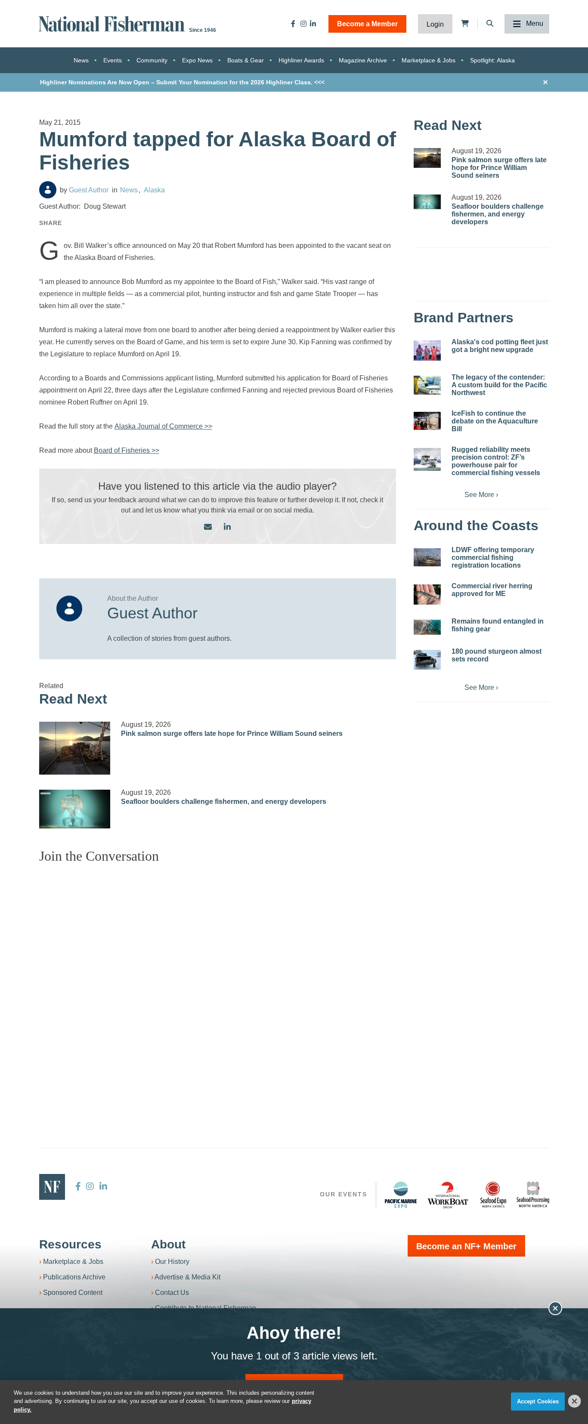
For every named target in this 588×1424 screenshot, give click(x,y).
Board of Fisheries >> (126, 450)
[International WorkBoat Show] (448, 1194)
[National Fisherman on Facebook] (293, 23)
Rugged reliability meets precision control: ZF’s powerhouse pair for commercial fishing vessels (496, 461)
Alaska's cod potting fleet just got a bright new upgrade (500, 345)
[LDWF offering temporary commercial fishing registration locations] (427, 557)
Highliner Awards (301, 60)
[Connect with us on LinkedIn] (227, 527)
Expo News (197, 60)
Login (435, 24)
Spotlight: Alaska (492, 60)
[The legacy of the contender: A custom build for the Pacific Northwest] (427, 385)
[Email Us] (208, 527)
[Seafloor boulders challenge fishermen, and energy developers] (75, 809)
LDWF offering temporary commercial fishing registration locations (493, 557)
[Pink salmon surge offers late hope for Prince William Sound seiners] (75, 748)
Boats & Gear (245, 60)
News (81, 60)
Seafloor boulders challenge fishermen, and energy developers (223, 801)
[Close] (574, 1401)
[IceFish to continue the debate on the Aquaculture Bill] (427, 421)
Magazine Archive (363, 60)
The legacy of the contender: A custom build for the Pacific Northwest (499, 385)
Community (151, 60)
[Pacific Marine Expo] (401, 1194)
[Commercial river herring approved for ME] (427, 594)
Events (112, 60)
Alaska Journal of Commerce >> (163, 426)
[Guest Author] (47, 189)
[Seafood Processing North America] (533, 1194)
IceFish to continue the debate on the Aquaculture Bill (495, 421)
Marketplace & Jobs (428, 60)
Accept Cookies (538, 1401)
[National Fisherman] (113, 23)
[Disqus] (217, 978)
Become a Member (367, 24)
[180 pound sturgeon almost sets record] (427, 660)
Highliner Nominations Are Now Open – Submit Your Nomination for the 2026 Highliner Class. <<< (182, 82)
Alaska (154, 190)
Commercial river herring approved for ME (492, 589)
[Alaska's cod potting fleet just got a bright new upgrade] (427, 350)
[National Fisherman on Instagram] (303, 23)
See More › (481, 494)
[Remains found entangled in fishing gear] (427, 627)
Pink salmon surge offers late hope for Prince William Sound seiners (232, 733)
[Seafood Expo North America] (493, 1195)
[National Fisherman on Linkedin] (313, 23)
